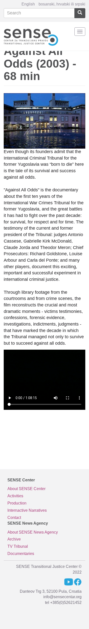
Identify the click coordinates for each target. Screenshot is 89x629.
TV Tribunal (17, 546)
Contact (14, 517)
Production (16, 503)
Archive (14, 539)
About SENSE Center (26, 489)
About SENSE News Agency (32, 532)
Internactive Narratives (27, 510)
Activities (15, 496)
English (28, 4)
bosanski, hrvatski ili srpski (62, 4)
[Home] (31, 36)
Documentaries (20, 553)
